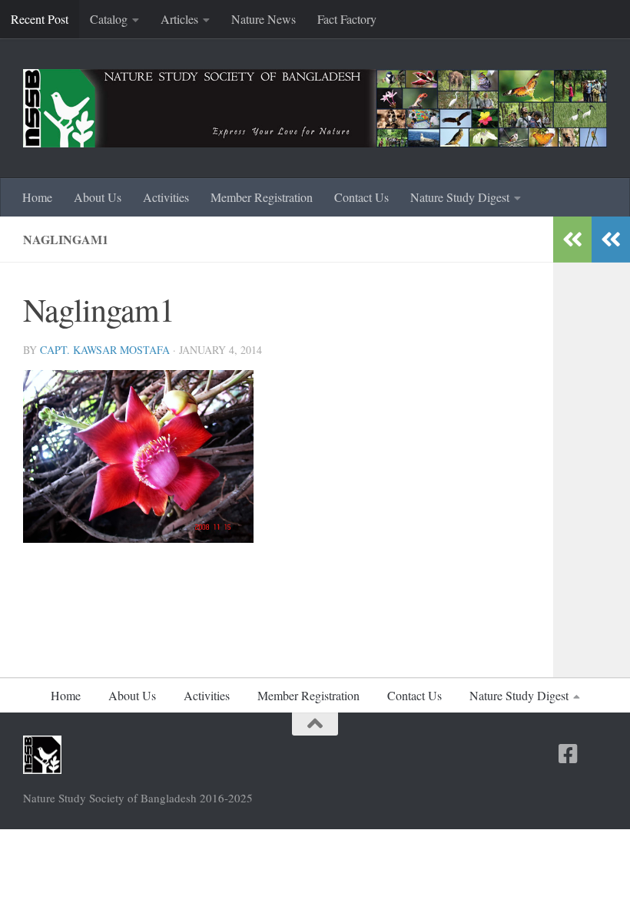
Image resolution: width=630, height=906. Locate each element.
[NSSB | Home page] (315, 108)
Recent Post (39, 19)
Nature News (263, 19)
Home (37, 197)
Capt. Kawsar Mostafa (105, 349)
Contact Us (361, 197)
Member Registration (262, 197)
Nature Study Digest (459, 197)
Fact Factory (346, 19)
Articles (179, 19)
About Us (97, 197)
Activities (166, 197)
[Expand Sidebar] (611, 240)
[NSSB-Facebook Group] (596, 754)
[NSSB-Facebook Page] (568, 754)
